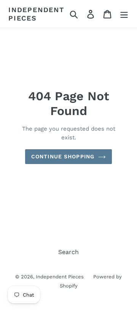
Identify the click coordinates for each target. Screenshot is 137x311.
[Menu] (124, 13)
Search (68, 252)
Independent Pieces (36, 14)
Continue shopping (62, 156)
